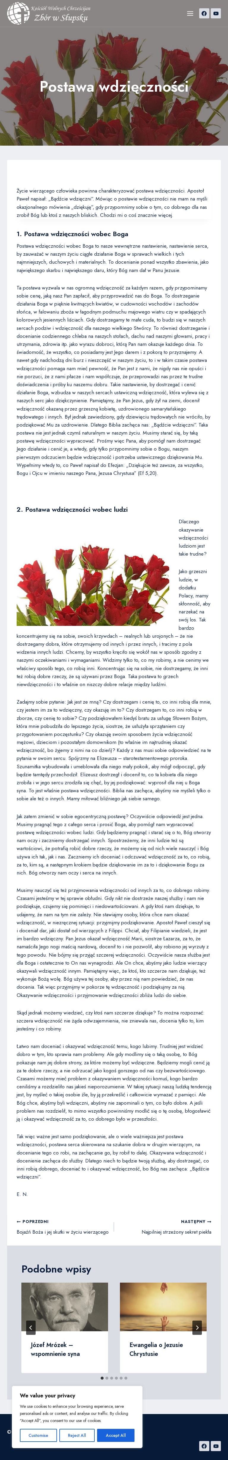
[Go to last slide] (31, 1328)
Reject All (77, 1435)
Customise (38, 1435)
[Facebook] (204, 13)
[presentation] (64, 1307)
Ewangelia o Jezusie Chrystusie (156, 1349)
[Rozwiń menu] (190, 13)
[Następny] (197, 1328)
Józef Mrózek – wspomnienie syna (55, 1349)
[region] (77, 1417)
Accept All (116, 1435)
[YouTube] (216, 13)
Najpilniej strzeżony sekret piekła (176, 1227)
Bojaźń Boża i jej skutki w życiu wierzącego (63, 1227)
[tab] (102, 1378)
